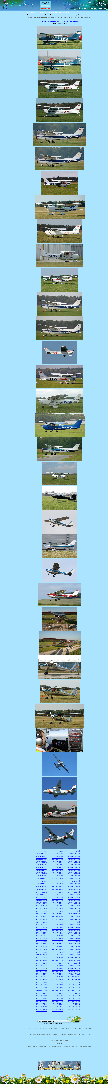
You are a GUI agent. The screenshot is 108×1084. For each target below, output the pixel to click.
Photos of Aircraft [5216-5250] (57, 922)
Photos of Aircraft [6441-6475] (57, 977)
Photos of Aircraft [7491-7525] (74, 862)
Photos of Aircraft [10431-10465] (74, 995)
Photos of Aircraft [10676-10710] (74, 1006)
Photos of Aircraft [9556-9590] (74, 955)
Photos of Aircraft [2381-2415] (41, 957)
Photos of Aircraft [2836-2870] (41, 977)
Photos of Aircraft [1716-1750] (41, 927)
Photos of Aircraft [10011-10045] (74, 976)
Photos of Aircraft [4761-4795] (57, 902)
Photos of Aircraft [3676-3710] (57, 853)
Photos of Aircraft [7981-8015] (74, 884)
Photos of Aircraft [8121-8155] (74, 891)
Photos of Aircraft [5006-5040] (57, 913)
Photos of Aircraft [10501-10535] (74, 998)
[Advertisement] (13, 34)
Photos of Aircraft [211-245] (41, 859)
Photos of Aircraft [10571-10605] (74, 1001)
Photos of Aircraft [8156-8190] (74, 892)
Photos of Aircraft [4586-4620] (57, 894)
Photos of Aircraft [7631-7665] (74, 869)
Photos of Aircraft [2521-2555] (41, 963)
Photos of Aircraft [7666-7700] (74, 870)
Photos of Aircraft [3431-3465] (41, 1004)
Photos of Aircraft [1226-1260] (41, 905)
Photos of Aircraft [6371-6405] (57, 974)
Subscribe (45, 8)
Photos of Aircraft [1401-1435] (41, 913)
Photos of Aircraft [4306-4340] (57, 881)
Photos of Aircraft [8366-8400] (74, 902)
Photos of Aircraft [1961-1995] (41, 938)
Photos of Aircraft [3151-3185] (41, 992)
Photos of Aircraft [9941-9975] (74, 973)
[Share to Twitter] (58, 1)
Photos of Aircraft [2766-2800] (41, 974)
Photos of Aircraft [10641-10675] (74, 1004)
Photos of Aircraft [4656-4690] (57, 897)
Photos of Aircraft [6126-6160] (57, 963)
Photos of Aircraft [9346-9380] (74, 946)
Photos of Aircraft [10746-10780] (74, 1009)
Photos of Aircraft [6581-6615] (57, 984)
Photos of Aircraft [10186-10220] (74, 984)
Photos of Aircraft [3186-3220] (41, 993)
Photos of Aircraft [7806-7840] (74, 876)
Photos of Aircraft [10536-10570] (74, 1000)
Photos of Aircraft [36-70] (41, 851)
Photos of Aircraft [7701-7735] (74, 872)
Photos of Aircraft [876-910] (41, 889)
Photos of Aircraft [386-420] (41, 867)
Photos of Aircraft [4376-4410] (57, 884)
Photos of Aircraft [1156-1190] (41, 902)
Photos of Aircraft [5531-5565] (57, 936)
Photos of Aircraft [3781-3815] (57, 858)
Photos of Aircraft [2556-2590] (41, 965)
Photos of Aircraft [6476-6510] (57, 979)
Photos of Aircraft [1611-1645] (41, 922)
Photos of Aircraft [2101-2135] (41, 944)
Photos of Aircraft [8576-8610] (74, 911)
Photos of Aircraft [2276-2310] (41, 952)
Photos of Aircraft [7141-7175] (57, 1009)
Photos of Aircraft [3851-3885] (57, 861)
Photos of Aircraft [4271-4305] (57, 880)
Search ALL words (49, 1023)
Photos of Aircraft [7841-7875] (74, 878)
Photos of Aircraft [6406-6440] (57, 976)
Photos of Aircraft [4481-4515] (57, 889)
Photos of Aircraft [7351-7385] (74, 856)
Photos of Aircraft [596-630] (41, 876)
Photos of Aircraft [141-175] (41, 856)
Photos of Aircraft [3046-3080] (41, 987)
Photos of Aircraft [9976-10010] (74, 974)
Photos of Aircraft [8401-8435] (74, 903)
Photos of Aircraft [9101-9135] (74, 935)
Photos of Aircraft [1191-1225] (41, 903)
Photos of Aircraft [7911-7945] (74, 881)
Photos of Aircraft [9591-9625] (74, 957)
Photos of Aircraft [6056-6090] (57, 960)
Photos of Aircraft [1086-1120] (41, 899)
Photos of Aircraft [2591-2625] (41, 966)
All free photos (31, 12)
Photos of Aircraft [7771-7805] (74, 875)
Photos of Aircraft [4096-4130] (57, 872)
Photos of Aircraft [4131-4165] (57, 873)
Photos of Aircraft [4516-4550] (57, 891)
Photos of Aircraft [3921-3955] (57, 864)
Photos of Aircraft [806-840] (41, 886)
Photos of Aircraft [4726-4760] (57, 900)
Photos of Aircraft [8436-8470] (74, 905)
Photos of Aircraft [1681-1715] (41, 925)
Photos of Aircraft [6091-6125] (57, 962)
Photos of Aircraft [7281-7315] (74, 853)
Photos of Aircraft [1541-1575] (41, 919)
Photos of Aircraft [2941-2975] (41, 982)
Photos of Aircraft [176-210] (41, 858)
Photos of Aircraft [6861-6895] (57, 996)
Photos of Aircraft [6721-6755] (57, 990)
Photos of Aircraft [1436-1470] (41, 914)
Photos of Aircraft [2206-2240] (41, 949)
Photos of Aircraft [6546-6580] (57, 982)
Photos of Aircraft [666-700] (41, 880)
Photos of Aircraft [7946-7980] (74, 883)
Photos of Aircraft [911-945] (41, 891)
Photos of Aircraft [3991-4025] (57, 867)
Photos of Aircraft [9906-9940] (74, 971)
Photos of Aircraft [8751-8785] (74, 919)
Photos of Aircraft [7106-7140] (57, 1007)
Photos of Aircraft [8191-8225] (74, 894)
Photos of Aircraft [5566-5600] (57, 938)
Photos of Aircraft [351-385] (41, 865)
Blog (92, 8)
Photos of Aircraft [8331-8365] (74, 900)
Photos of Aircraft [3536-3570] (41, 1009)
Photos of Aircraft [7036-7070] (57, 1004)
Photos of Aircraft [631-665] (41, 878)
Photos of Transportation (46, 12)
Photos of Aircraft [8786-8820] (74, 921)
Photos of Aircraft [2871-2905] (41, 979)
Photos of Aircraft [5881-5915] (57, 952)
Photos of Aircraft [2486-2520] (41, 962)
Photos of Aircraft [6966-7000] (57, 1001)
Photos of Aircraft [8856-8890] (74, 924)
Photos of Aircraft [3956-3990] (57, 865)
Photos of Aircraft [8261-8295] (74, 897)
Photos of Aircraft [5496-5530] (57, 935)
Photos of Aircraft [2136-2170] (41, 946)
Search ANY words (59, 1023)
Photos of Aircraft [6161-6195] (57, 965)
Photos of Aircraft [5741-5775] (57, 946)
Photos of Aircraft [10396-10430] (74, 993)
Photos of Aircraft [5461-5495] (57, 933)
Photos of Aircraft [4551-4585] (57, 892)
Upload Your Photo (101, 8)
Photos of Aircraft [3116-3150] (41, 990)
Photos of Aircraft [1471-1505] (41, 916)
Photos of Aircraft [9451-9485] (74, 951)
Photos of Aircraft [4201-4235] (57, 876)
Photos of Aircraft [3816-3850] (57, 859)
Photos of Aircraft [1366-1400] (41, 911)
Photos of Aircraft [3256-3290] (41, 996)
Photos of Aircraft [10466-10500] (74, 996)
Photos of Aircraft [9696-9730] (74, 962)
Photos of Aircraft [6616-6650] (57, 985)
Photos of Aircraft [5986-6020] (57, 957)
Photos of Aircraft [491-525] (41, 872)
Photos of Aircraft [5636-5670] (57, 941)
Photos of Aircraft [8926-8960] (74, 927)
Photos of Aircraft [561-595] (41, 875)
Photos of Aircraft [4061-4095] (57, 870)
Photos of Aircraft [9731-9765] (74, 963)
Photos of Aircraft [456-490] (41, 870)
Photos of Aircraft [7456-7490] (74, 861)
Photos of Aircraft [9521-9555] (74, 954)
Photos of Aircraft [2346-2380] (41, 955)
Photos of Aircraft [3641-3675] (57, 851)
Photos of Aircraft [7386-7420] (74, 858)
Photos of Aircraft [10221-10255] (74, 985)
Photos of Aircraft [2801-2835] (41, 976)
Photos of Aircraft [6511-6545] (57, 981)
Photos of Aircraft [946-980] (41, 892)
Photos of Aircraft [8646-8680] (74, 914)
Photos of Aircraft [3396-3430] (41, 1003)
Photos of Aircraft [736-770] (41, 883)
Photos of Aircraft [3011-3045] (41, 985)
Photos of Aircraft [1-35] (41, 850)
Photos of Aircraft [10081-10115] (74, 979)
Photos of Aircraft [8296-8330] (74, 899)
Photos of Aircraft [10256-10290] (74, 987)
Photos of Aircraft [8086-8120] (74, 889)
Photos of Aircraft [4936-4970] (57, 910)
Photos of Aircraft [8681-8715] (74, 916)
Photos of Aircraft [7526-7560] (74, 864)
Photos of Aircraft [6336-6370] (57, 973)
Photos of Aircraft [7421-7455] (74, 859)
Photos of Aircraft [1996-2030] (41, 940)
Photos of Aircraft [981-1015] (41, 894)
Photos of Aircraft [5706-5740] (57, 944)
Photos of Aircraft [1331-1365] (41, 910)
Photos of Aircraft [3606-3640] (57, 850)
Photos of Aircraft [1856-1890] (41, 933)
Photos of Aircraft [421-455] (41, 869)
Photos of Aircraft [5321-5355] (57, 927)
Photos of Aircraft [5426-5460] (57, 932)
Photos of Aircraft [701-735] (41, 881)
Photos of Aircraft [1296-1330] (41, 908)
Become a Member (83, 8)
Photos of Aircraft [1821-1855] (41, 932)
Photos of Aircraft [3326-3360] (41, 1000)
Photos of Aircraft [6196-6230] (57, 966)
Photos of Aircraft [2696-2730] (41, 971)
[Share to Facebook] (56, 1)
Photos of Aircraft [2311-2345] (41, 954)
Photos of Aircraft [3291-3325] (41, 998)
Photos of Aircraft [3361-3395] (41, 1001)
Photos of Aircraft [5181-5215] (57, 921)
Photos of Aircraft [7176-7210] (57, 1011)
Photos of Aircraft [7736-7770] (74, 873)
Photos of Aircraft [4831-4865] (57, 905)
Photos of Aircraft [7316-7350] (74, 854)
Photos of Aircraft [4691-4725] (57, 899)
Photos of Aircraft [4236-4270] (57, 878)
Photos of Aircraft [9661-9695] (74, 960)
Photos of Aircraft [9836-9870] (74, 968)
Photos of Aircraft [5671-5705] (57, 943)
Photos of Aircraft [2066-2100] (41, 943)
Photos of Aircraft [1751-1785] (41, 929)
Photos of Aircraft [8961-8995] (74, 929)
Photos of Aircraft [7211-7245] (74, 850)
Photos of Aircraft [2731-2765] (41, 973)
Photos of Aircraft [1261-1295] (41, 906)
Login (97, 5)
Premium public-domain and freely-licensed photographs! (59, 21)
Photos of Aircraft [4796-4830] (57, 903)
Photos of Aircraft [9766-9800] (74, 965)
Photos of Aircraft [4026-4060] (57, 869)
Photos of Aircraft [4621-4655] (57, 895)
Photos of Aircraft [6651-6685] (57, 987)
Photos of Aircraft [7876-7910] (74, 880)
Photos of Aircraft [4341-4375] (57, 883)
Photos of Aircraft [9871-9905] (74, 970)
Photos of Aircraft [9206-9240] (74, 940)
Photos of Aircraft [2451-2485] (41, 960)
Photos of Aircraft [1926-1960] (41, 936)
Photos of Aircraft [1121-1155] (41, 900)
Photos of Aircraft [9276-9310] (74, 943)
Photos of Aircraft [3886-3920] (57, 862)
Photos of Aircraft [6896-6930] (57, 998)
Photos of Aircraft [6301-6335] (57, 971)
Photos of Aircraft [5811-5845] (57, 949)
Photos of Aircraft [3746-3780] (57, 856)
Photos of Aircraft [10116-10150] (74, 981)
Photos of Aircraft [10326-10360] (74, 990)
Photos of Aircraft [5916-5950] (57, 954)
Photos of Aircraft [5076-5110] (57, 916)
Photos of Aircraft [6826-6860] (57, 995)
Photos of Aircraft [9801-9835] (74, 966)
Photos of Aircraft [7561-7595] (74, 865)
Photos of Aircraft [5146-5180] (57, 919)
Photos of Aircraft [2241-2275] (41, 951)
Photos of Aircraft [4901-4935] (57, 908)
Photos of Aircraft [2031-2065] (41, 941)
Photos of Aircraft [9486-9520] (74, 952)
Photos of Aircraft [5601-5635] (57, 940)
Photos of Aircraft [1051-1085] (41, 897)
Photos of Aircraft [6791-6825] (57, 993)
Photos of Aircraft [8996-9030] (74, 930)
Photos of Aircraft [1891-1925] (41, 935)
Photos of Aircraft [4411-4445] (57, 886)
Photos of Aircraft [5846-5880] (57, 951)
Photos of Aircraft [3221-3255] (41, 995)
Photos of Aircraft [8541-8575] (74, 910)
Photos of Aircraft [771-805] (41, 884)
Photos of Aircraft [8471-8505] (74, 906)
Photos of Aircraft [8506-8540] (74, 908)
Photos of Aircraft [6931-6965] (57, 1000)
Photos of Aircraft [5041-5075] (57, 914)
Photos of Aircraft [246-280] (41, 861)
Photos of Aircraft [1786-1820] (41, 930)
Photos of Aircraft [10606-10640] (74, 1003)
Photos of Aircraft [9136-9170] (74, 936)
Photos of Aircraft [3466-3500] (41, 1006)
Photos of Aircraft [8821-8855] (74, 922)
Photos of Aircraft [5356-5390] (57, 929)
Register (103, 5)
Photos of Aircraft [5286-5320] (57, 925)
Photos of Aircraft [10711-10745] (74, 1007)
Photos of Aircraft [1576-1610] (41, 921)
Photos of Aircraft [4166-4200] (57, 875)
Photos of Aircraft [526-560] (41, 873)
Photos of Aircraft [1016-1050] (41, 895)
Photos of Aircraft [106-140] (41, 854)
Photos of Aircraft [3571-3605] (41, 1011)
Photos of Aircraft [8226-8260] (74, 895)
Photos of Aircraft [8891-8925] (74, 925)
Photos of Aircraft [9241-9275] (74, 941)
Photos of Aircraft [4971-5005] (57, 911)
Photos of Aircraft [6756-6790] (57, 992)
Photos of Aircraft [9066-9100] (74, 933)
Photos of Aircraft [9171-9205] (74, 938)
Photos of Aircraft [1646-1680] (41, 924)
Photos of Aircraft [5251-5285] (57, 924)
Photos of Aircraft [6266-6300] (57, 970)
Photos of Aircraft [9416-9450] (74, 949)
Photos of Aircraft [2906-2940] (41, 981)
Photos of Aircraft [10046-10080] (74, 977)
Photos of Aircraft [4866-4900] (57, 906)
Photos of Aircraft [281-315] (41, 862)
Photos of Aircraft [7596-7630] (74, 867)
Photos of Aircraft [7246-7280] (74, 851)
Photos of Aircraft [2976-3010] (41, 984)
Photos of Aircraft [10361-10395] (74, 992)
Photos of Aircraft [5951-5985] (57, 955)
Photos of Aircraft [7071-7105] (57, 1006)
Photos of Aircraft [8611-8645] (74, 913)
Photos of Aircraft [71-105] (41, 853)
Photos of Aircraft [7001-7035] (57, 1003)
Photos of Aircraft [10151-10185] (74, 982)
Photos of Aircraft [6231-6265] (57, 968)
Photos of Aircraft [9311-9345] (74, 944)
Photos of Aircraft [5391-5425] (57, 930)
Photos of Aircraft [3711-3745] (57, 854)
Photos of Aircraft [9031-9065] (74, 932)
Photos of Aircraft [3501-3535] (41, 1007)
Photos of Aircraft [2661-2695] (41, 970)
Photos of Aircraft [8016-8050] (74, 886)
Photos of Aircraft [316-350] (41, 864)
